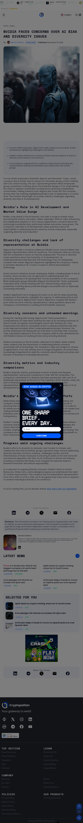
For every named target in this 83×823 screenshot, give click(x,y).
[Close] (60, 385)
